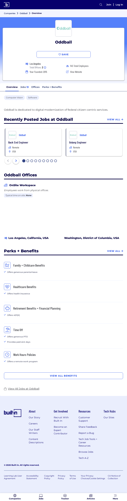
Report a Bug (86, 433)
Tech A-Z (83, 457)
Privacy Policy (61, 477)
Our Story (34, 417)
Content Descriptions (36, 441)
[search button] (101, 5)
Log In (119, 4)
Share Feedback (88, 426)
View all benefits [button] (63, 375)
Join (108, 4)
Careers (33, 423)
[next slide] (16, 161)
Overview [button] (12, 87)
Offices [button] (35, 87)
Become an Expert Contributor (60, 430)
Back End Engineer (18, 142)
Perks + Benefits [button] (52, 87)
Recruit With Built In (61, 419)
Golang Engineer (77, 142)
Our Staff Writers (34, 431)
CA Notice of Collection (114, 477)
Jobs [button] (24, 87)
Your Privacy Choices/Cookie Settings (93, 477)
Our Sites (109, 417)
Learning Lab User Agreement (13, 477)
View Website (76, 71)
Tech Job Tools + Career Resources (88, 442)
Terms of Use (73, 477)
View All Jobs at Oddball (23, 388)
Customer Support (84, 419)
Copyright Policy (49, 477)
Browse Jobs (86, 451)
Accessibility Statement (32, 477)
